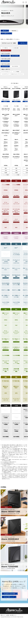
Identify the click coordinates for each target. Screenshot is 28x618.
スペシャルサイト (5, 222)
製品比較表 (14, 30)
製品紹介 (5, 101)
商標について (3, 615)
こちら (11, 447)
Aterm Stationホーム (5, 10)
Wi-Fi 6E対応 (6, 58)
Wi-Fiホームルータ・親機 (9, 43)
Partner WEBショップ (9, 597)
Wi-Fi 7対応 (6, 53)
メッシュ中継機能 (16, 71)
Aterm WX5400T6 (5, 61)
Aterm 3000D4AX (15, 66)
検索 (23, 2)
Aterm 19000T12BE (5, 55)
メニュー (26, 2)
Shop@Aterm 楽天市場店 (9, 593)
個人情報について (13, 615)
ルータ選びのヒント (6, 33)
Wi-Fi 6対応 (6, 64)
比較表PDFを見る (6, 50)
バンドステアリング (5, 74)
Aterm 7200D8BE (15, 55)
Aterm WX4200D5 (5, 66)
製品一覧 (11, 10)
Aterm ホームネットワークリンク (17, 74)
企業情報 (7, 615)
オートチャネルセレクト (5, 71)
